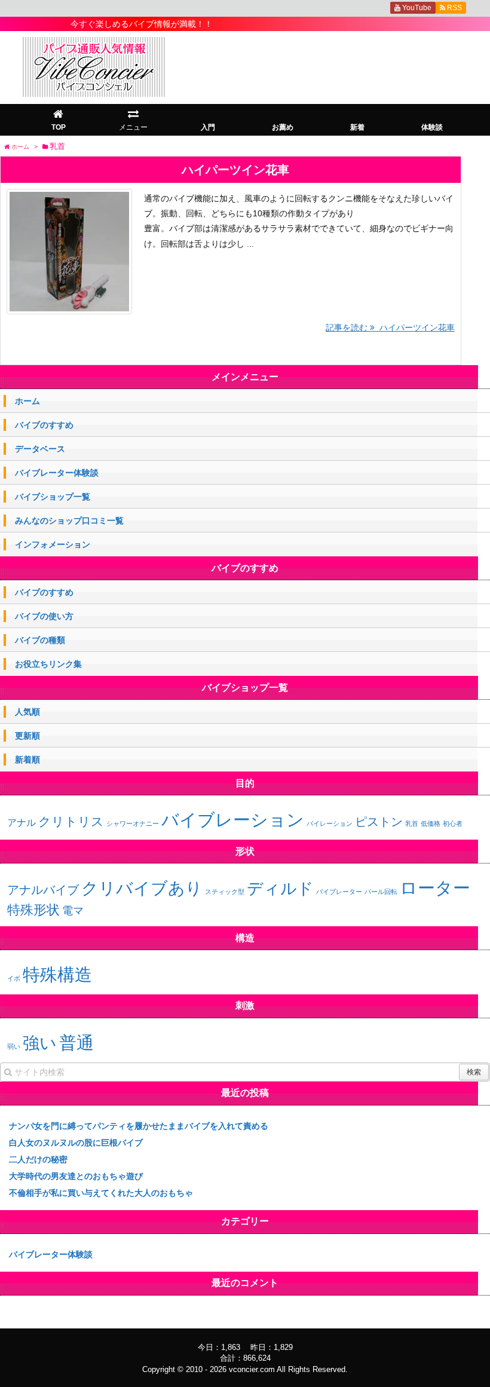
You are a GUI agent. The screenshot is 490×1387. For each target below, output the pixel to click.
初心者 (453, 823)
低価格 (430, 823)
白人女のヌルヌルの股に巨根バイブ (76, 1142)
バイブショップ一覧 (52, 496)
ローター (435, 888)
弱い (13, 1046)
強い (40, 1042)
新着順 (27, 759)
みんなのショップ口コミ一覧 (69, 520)
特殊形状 (33, 909)
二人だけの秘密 (38, 1159)
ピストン (379, 821)
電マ (73, 911)
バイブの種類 (40, 640)
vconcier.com (252, 1369)
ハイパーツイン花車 (235, 169)
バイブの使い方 (44, 616)
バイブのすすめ (44, 425)
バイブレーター (339, 891)
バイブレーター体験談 (57, 473)
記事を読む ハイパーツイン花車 (390, 327)
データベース (40, 449)
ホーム (27, 401)
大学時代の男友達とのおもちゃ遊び (76, 1176)
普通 (76, 1042)
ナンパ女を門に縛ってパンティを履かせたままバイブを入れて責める (138, 1126)
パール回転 (381, 891)
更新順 (27, 735)
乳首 (411, 823)
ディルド (280, 889)
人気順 (27, 712)
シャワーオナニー (132, 823)
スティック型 (224, 891)
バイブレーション (232, 819)
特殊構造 (57, 974)
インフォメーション (52, 544)
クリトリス (71, 821)
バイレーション (330, 823)
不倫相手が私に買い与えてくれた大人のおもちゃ (101, 1193)
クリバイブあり (142, 888)
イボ (13, 978)
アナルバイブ (43, 889)
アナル (21, 822)
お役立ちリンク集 (48, 664)
